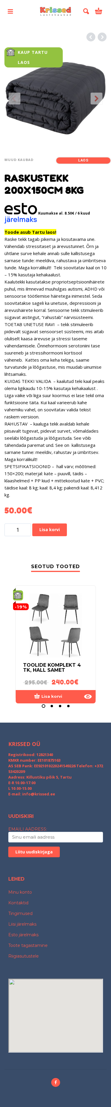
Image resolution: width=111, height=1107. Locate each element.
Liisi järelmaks (22, 924)
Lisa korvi (49, 529)
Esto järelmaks (23, 934)
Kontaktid (18, 902)
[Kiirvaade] (88, 697)
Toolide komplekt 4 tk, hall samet (52, 667)
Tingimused (20, 913)
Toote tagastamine (28, 945)
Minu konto (20, 892)
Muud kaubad (18, 159)
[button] (10, 11)
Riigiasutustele (23, 956)
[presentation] (14, 98)
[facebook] (55, 1082)
